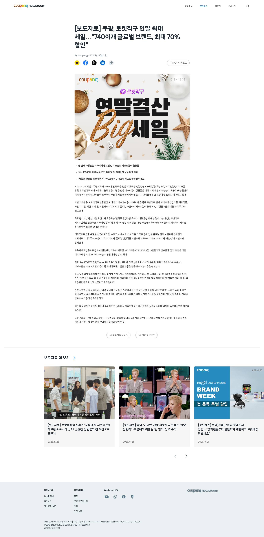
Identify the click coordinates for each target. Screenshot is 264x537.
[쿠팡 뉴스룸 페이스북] (123, 496)
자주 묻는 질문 (50, 506)
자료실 (217, 6)
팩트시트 (47, 501)
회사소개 (232, 6)
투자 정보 (78, 511)
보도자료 (203, 6)
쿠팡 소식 (188, 6)
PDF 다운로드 (180, 63)
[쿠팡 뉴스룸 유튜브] (106, 496)
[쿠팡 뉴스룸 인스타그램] (115, 496)
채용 (76, 506)
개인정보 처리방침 (52, 528)
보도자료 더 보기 (57, 358)
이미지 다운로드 (120, 335)
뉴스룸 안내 (48, 496)
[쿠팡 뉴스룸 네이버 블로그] (132, 496)
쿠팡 (76, 496)
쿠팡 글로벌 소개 (81, 501)
